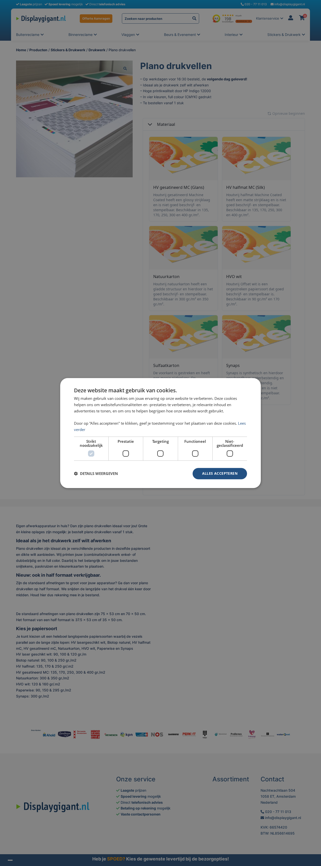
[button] (96, 473)
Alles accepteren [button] (219, 473)
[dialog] (160, 433)
